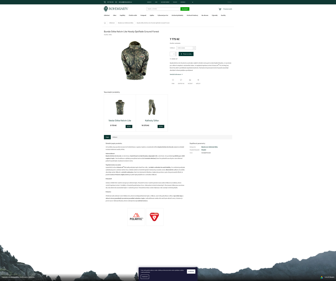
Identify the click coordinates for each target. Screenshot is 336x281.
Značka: (108, 35)
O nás (156, 2)
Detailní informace (175, 74)
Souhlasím (191, 271)
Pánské (203, 150)
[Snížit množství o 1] (176, 55)
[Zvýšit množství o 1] (176, 53)
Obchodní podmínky (165, 2)
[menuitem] (106, 15)
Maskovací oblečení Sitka (209, 147)
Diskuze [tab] (115, 137)
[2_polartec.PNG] (136, 214)
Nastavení (145, 277)
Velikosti (175, 2)
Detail (129, 126)
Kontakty (149, 2)
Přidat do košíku (187, 54)
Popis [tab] (107, 137)
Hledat (185, 9)
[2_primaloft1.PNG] (154, 215)
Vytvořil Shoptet (329, 277)
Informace (183, 2)
